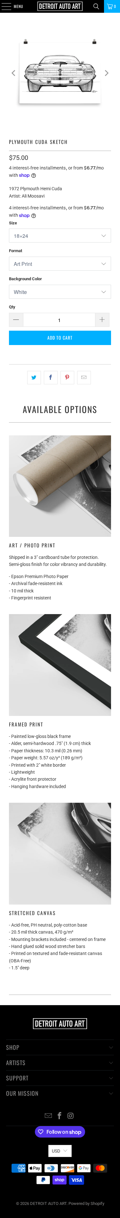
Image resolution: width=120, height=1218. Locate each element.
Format (15, 250)
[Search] (96, 6)
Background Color (25, 278)
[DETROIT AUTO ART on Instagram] (71, 1116)
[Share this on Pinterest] (67, 377)
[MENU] (3, 6)
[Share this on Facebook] (51, 377)
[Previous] (14, 73)
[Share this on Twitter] (34, 377)
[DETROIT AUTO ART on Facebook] (60, 1116)
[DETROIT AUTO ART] (60, 6)
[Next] (106, 73)
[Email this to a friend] (84, 377)
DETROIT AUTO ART (48, 1203)
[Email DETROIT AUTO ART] (48, 1116)
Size (13, 223)
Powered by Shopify (86, 1203)
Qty (12, 306)
